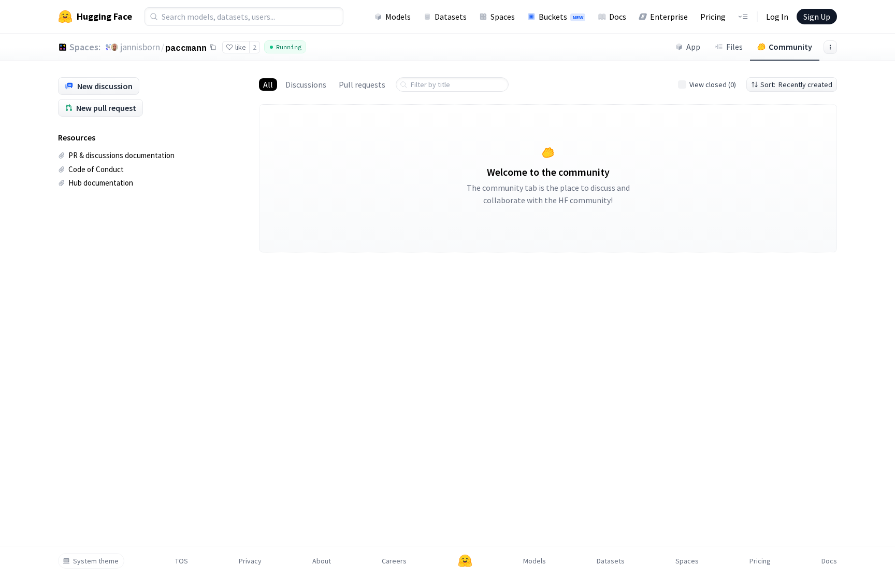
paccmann (186, 47)
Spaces (502, 16)
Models (398, 16)
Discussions (305, 84)
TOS (181, 561)
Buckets (561, 16)
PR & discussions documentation (121, 155)
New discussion (105, 86)
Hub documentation (100, 183)
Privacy (250, 561)
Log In (777, 16)
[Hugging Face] (465, 561)
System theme (96, 561)
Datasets (451, 16)
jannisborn (140, 47)
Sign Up (816, 16)
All (268, 84)
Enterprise (669, 16)
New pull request (106, 108)
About (321, 561)
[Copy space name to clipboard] (213, 47)
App (693, 46)
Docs (617, 16)
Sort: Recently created (796, 84)
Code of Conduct (96, 169)
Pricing (713, 16)
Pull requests (362, 84)
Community (790, 46)
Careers (394, 561)
